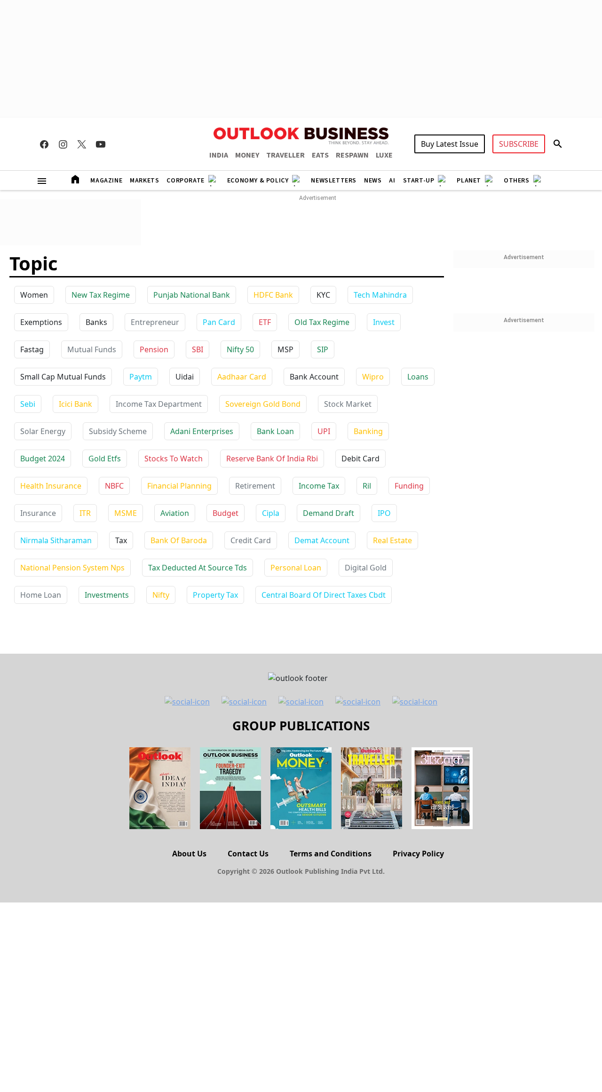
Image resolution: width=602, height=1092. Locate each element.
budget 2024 (42, 458)
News (372, 180)
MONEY (247, 155)
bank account (314, 377)
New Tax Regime (100, 295)
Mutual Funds (91, 349)
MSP (285, 349)
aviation (174, 513)
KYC (323, 295)
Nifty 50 (240, 349)
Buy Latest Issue (449, 144)
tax (121, 540)
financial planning (179, 486)
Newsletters (333, 180)
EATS (320, 155)
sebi (27, 404)
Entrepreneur (155, 322)
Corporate (185, 180)
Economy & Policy (258, 180)
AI (392, 180)
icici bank (75, 404)
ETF (265, 322)
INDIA (218, 155)
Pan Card (219, 322)
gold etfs (104, 458)
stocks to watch (173, 458)
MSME (125, 513)
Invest (384, 322)
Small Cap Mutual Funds (63, 377)
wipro (373, 377)
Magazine (106, 180)
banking (368, 431)
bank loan (275, 431)
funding (409, 486)
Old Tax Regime (321, 322)
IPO (384, 513)
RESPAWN (352, 155)
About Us (189, 853)
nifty (160, 595)
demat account (321, 540)
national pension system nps (72, 567)
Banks (96, 322)
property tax (215, 595)
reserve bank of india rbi (272, 458)
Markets (144, 180)
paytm (140, 377)
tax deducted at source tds (197, 567)
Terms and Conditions (331, 853)
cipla (270, 513)
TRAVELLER (285, 155)
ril (367, 486)
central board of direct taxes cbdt (323, 595)
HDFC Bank (273, 295)
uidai (184, 377)
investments (107, 595)
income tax (319, 486)
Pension (154, 349)
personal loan (295, 567)
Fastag (32, 349)
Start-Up (419, 180)
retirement (255, 486)
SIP (322, 349)
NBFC (114, 486)
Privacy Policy (418, 853)
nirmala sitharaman (56, 540)
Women (34, 295)
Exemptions (41, 322)
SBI (197, 349)
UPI (323, 431)
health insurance (50, 486)
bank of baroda (178, 540)
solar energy (42, 431)
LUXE (384, 155)
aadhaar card (241, 377)
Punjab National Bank (191, 295)
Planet (469, 180)
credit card (250, 540)
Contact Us (248, 853)
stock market (348, 404)
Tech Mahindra (380, 295)
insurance (38, 513)
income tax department (159, 404)
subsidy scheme (118, 431)
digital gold (366, 567)
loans (417, 377)
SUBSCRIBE (519, 144)
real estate (392, 540)
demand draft (328, 513)
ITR (85, 513)
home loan (40, 595)
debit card (360, 458)
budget (225, 513)
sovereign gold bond (263, 404)
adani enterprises (201, 431)
